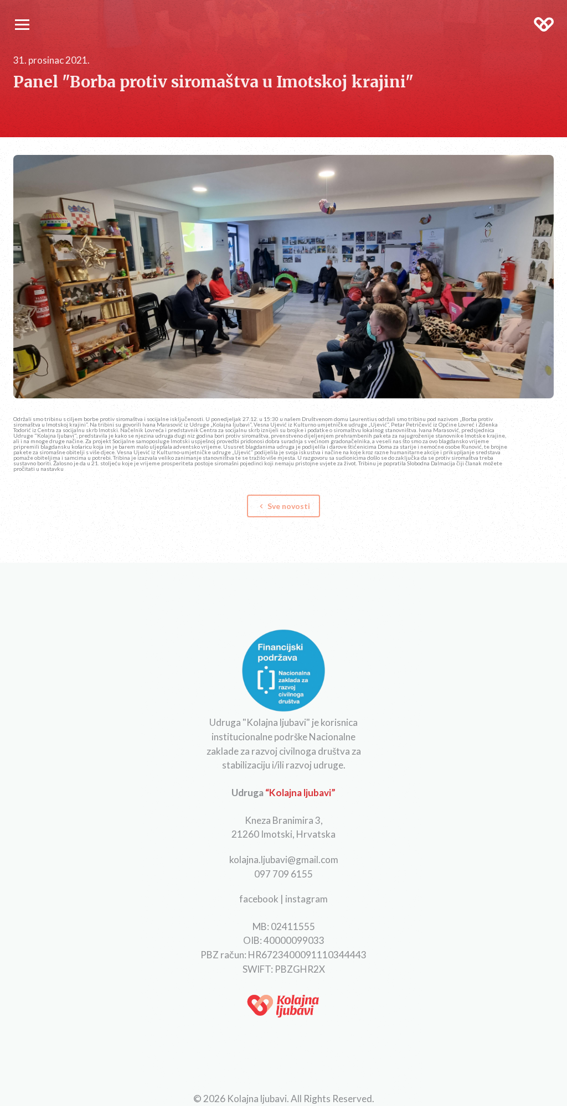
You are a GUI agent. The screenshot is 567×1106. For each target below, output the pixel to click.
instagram (306, 899)
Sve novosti (283, 506)
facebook (259, 899)
